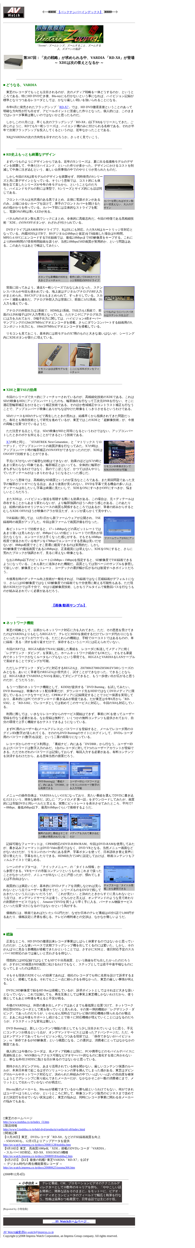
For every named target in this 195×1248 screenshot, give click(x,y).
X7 (8, 442)
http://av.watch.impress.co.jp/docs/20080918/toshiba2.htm (37, 1156)
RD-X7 (63, 107)
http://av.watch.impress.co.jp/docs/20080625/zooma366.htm (39, 1167)
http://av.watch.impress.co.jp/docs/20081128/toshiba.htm (37, 1144)
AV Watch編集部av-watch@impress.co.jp (28, 1232)
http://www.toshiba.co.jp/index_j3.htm (26, 1122)
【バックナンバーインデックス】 (80, 12)
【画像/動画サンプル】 (69, 605)
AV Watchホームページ (71, 1221)
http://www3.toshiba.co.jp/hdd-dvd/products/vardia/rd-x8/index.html (44, 1129)
